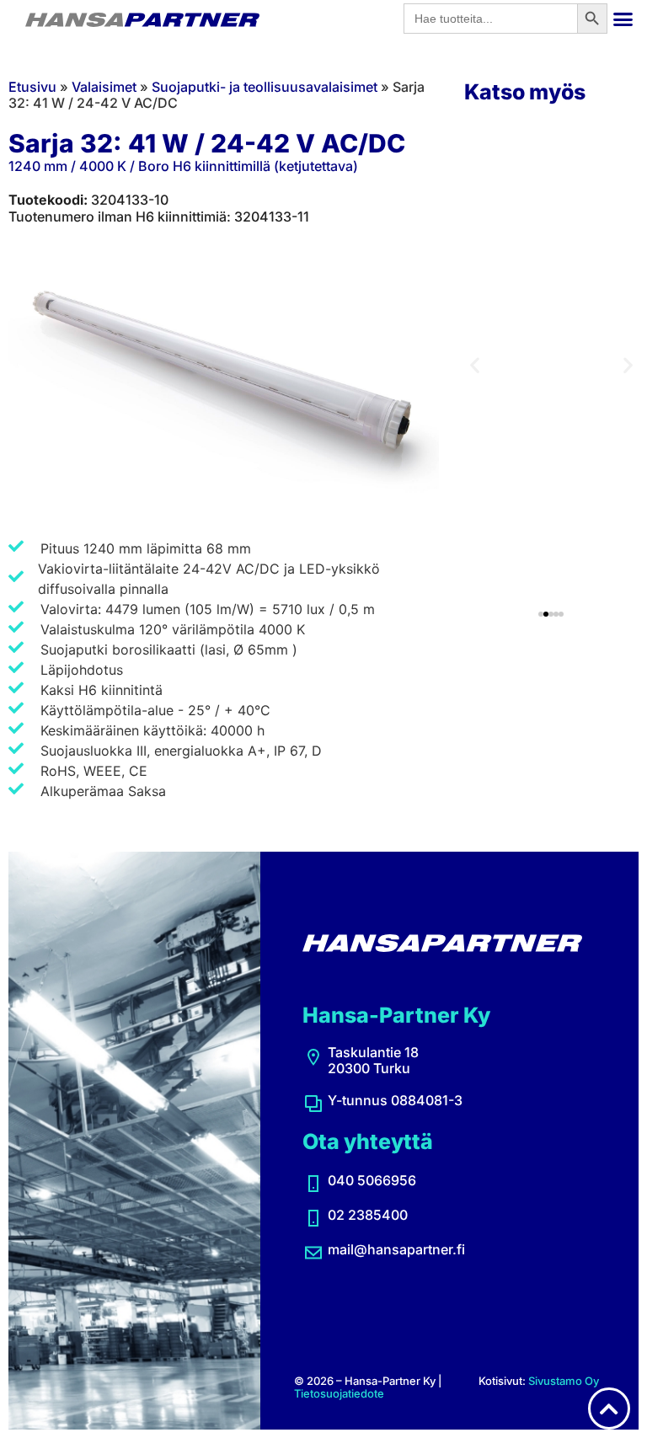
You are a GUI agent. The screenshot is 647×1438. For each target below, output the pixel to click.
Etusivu (32, 86)
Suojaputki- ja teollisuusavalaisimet (264, 86)
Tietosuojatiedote (339, 1393)
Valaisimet (104, 86)
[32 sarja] (223, 374)
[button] (623, 19)
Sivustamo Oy (563, 1380)
